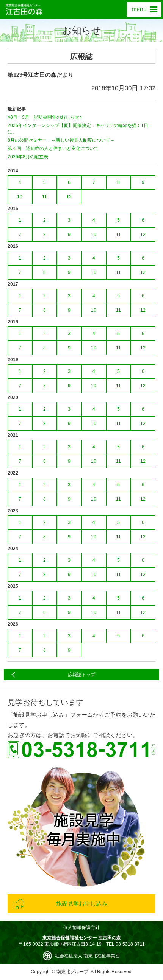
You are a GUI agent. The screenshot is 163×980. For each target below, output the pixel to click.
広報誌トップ (81, 674)
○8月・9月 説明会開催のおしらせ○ (45, 117)
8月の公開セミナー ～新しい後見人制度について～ (61, 140)
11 (44, 196)
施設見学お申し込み (81, 903)
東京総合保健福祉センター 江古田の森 (24, 9)
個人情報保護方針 (81, 927)
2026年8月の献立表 (28, 156)
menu (144, 9)
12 (69, 196)
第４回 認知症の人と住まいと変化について (53, 148)
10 (19, 196)
